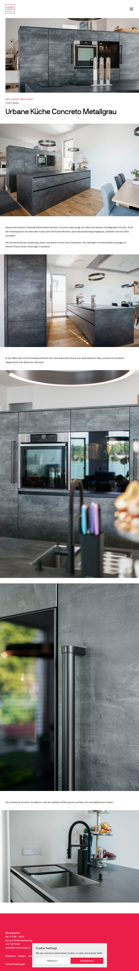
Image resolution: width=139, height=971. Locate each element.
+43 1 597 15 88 (13, 944)
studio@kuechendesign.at (17, 948)
